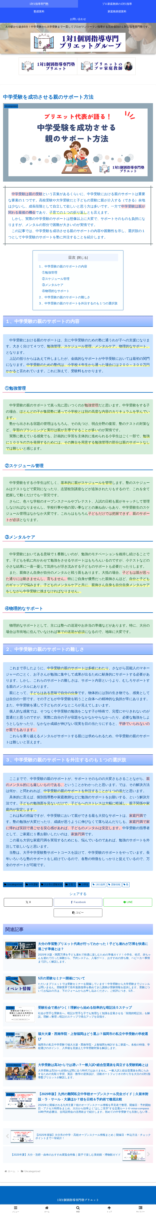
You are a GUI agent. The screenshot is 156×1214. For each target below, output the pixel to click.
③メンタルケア (52, 284)
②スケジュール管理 (55, 278)
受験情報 (115, 884)
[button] (78, 913)
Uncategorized (14, 884)
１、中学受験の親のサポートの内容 (62, 266)
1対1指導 (100, 884)
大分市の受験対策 (53, 884)
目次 (72, 257)
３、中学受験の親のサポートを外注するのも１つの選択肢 (78, 303)
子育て (71, 884)
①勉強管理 (49, 272)
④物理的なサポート (55, 291)
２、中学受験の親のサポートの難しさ (64, 297)
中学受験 (33, 884)
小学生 (85, 884)
